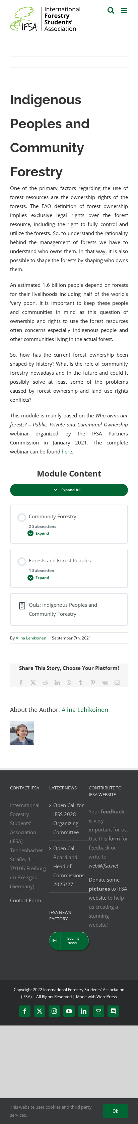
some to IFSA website (108, 888)
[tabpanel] (69, 271)
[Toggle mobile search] (111, 10)
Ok (115, 1111)
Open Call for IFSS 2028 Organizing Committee (68, 818)
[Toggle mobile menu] (124, 10)
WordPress (106, 996)
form (114, 838)
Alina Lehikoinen (31, 638)
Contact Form (25, 900)
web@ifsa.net (103, 865)
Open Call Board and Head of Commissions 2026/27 (68, 866)
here (67, 451)
